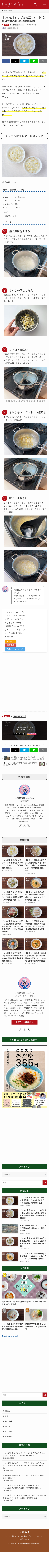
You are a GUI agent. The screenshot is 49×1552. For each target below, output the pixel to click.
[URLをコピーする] (43, 61)
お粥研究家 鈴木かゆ (24, 798)
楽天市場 (10, 645)
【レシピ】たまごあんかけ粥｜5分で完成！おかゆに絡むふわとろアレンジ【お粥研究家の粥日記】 (24, 1497)
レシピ (7, 1416)
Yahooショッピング (15, 649)
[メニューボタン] (44, 4)
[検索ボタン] (35, 4)
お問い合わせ (24, 1539)
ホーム (7, 1536)
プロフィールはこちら (24, 1022)
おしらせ (8, 1431)
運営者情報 (15, 1536)
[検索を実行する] (45, 1182)
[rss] (26, 1532)
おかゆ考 (8, 1421)
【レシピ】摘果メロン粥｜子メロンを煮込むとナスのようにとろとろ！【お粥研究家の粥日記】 (24, 1455)
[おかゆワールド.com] (12, 4)
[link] (20, 825)
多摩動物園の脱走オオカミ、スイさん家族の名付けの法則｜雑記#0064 (24, 1477)
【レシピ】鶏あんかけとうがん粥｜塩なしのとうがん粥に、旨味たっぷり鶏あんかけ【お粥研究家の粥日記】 (24, 1466)
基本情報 (8, 1437)
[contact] (28, 1029)
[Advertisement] (24, 684)
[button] (6, 61)
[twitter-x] (24, 825)
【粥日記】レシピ (18, 25)
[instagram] (28, 825)
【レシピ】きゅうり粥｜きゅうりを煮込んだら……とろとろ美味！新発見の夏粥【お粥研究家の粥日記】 (24, 1487)
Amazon (10, 641)
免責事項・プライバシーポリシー (32, 1536)
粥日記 (7, 25)
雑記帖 (7, 1411)
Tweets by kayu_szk (10, 1336)
